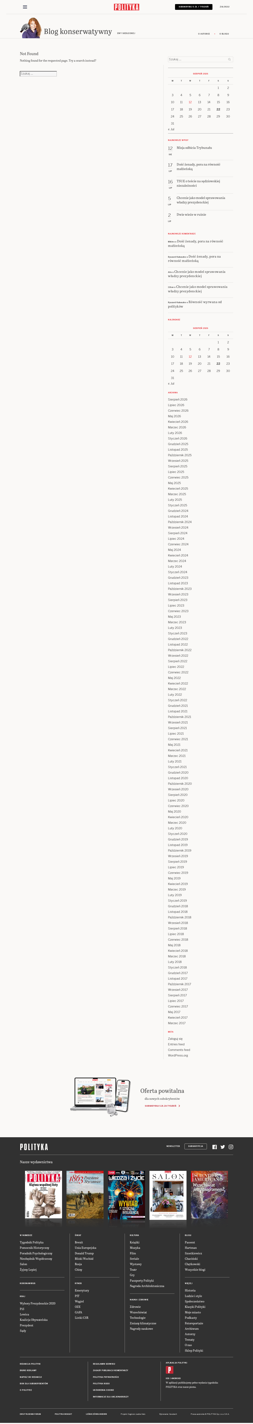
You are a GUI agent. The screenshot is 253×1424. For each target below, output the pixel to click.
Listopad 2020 (178, 778)
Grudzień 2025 (178, 444)
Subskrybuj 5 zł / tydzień (194, 7)
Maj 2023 (174, 617)
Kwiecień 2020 (178, 817)
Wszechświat (138, 1312)
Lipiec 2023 (176, 606)
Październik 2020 (180, 784)
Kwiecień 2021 (178, 750)
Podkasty (191, 1317)
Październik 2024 (180, 522)
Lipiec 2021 (176, 734)
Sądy (23, 1330)
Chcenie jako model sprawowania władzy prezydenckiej (197, 273)
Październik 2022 (180, 650)
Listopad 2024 (178, 516)
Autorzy (190, 1334)
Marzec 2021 (177, 756)
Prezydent (26, 1325)
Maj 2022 (174, 678)
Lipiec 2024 (176, 539)
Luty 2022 (175, 695)
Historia (190, 1290)
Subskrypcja (195, 1146)
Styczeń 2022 (177, 700)
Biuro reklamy (28, 1370)
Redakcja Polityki (30, 1364)
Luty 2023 (175, 628)
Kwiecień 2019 (178, 884)
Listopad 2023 (178, 583)
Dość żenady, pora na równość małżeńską (195, 243)
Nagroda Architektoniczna (147, 1286)
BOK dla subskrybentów (34, 1383)
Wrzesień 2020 (178, 789)
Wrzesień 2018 (178, 923)
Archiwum (192, 1328)
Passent (190, 1242)
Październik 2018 (179, 917)
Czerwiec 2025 (178, 477)
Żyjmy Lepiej (28, 1269)
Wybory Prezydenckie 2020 (37, 1303)
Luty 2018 (175, 962)
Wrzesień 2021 (178, 722)
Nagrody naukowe (141, 1328)
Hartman (191, 1247)
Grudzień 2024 (178, 511)
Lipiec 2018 (176, 934)
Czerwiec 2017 (178, 1006)
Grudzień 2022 (178, 639)
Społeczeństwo (194, 1301)
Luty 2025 (175, 500)
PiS (22, 1309)
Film (133, 1253)
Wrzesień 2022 (178, 656)
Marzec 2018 (177, 956)
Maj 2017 (174, 1012)
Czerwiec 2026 (178, 411)
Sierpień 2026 (177, 399)
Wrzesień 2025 (178, 461)
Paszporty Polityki (142, 1280)
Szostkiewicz (193, 1253)
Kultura (134, 1235)
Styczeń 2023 (177, 633)
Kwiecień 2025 (178, 489)
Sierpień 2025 (177, 466)
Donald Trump (84, 1253)
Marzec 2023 (177, 622)
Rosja (78, 1264)
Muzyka (135, 1247)
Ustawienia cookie (103, 1390)
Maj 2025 (174, 483)
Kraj (22, 1296)
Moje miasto (193, 1312)
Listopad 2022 (178, 644)
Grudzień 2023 (178, 578)
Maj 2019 (174, 878)
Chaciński (191, 1258)
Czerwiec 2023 (178, 611)
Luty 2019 (175, 895)
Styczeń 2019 (177, 901)
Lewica (24, 1314)
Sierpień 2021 (177, 728)
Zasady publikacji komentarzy (110, 1370)
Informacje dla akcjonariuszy (111, 1397)
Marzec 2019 (177, 889)
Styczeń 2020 (177, 834)
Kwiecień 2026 (178, 422)
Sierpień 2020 (178, 795)
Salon (23, 1264)
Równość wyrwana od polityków (195, 303)
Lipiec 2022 (176, 667)
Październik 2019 (179, 851)
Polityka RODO (101, 1383)
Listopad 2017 (177, 979)
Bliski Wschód (84, 1258)
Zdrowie (135, 1306)
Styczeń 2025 (177, 505)
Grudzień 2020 (178, 773)
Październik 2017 (179, 984)
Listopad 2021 (177, 711)
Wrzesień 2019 (178, 856)
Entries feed (176, 1044)
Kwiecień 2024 (178, 555)
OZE (78, 1306)
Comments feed (179, 1050)
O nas (188, 1345)
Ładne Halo (140, 1414)
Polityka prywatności (106, 1377)
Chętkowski (192, 1264)
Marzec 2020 (177, 823)
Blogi (188, 1235)
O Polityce (26, 1390)
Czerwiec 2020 (178, 806)
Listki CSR (81, 1317)
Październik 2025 (180, 455)
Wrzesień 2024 (178, 528)
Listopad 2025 (178, 450)
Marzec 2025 (177, 494)
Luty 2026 (175, 433)
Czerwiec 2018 (178, 940)
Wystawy (136, 1264)
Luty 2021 (175, 761)
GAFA (78, 1312)
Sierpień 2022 (177, 661)
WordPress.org (178, 1055)
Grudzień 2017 (178, 973)
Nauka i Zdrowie (139, 1300)
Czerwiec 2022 (178, 672)
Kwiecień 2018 (178, 951)
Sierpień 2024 (177, 533)
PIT (77, 1296)
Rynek (78, 1283)
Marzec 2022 (177, 689)
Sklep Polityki (194, 1350)
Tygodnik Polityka (32, 1242)
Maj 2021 (174, 745)
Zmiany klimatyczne (143, 1323)
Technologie (138, 1317)
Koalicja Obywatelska (34, 1319)
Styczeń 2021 (177, 767)
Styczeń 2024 (177, 572)
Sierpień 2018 (177, 928)
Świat (78, 1235)
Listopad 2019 (178, 845)
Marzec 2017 (177, 1023)
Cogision (131, 1414)
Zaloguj (224, 7)
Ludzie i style (193, 1296)
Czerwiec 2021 (178, 739)
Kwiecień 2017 (178, 1018)
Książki (134, 1242)
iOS (167, 1378)
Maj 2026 (174, 416)
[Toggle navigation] (25, 7)
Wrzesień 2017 (178, 990)
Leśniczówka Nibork (96, 1414)
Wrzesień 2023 (178, 594)
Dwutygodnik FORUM (30, 1414)
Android (176, 1378)
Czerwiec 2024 (178, 544)
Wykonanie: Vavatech (168, 1414)
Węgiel (79, 1301)
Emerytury (82, 1290)
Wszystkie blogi (195, 1269)
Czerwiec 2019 (178, 873)
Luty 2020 (175, 828)
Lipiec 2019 (176, 867)
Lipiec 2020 (176, 800)
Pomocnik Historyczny (34, 1247)
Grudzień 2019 (178, 839)
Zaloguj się (175, 1039)
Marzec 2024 (177, 561)
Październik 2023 (180, 589)
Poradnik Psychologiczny (36, 1253)
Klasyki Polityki (195, 1306)
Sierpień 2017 (177, 995)
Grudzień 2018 (178, 906)
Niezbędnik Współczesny (36, 1258)
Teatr (133, 1269)
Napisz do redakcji (31, 1377)
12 (190, 102)
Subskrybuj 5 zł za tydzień (160, 1106)
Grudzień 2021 (178, 706)
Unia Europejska (85, 1247)
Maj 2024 (174, 550)
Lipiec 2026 (176, 405)
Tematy (189, 1339)
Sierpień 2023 (177, 600)
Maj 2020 (174, 812)
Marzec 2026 (177, 427)
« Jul (171, 129)
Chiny (78, 1269)
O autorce (204, 34)
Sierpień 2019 (177, 862)
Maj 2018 (174, 945)
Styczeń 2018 (177, 967)
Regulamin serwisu (104, 1364)
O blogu (224, 34)
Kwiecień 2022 (178, 683)
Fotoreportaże (194, 1323)
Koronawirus (28, 1283)
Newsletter (173, 1146)
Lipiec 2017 (176, 1001)
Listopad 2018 (178, 912)
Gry (132, 1275)
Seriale (134, 1258)
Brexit (79, 1242)
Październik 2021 (179, 717)
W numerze (26, 1235)
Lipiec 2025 (176, 472)
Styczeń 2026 (177, 438)
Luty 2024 (175, 567)
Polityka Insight (63, 1414)
